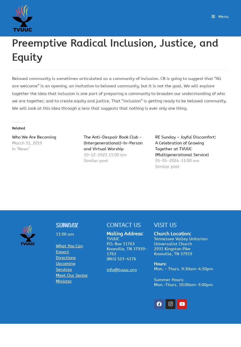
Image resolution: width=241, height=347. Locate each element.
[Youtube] (182, 304)
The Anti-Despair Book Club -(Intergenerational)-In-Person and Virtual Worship (113, 143)
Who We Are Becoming (34, 137)
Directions (66, 257)
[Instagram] (170, 304)
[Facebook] (159, 304)
